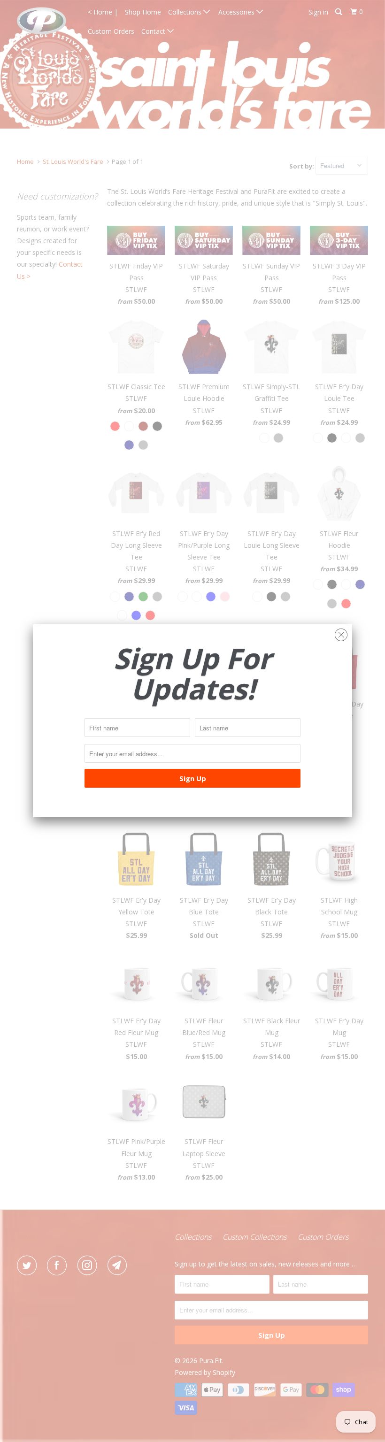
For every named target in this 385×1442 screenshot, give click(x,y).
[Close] (341, 632)
